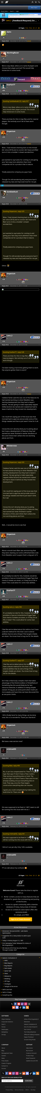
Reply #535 (5, 546)
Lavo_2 (9, 335)
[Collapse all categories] (39, 957)
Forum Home (4, 11)
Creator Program (6, 1063)
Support (29, 1045)
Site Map (33, 1090)
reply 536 (18, 607)
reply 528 (20, 352)
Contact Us (5, 1066)
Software (5, 1016)
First (26, 28)
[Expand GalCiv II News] (1, 992)
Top (39, 41)
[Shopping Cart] (35, 2)
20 (34, 28)
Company (5, 1045)
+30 (4, 451)
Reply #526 (5, 41)
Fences (3, 1027)
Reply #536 (5, 572)
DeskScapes (5, 1029)
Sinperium (11, 131)
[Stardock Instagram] (25, 1004)
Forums (4, 1068)
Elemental (27, 1022)
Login (17, 11)
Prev (30, 28)
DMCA (27, 1090)
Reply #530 (5, 204)
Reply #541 (5, 758)
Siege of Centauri (29, 1037)
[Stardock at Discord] (17, 1007)
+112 (3, 341)
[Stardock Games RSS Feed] (27, 1007)
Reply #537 (5, 599)
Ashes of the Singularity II (31, 1019)
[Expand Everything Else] (1, 995)
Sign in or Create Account (20, 919)
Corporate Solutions (7, 1022)
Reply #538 (5, 653)
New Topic (34, 7)
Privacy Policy (9, 1090)
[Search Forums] (39, 2)
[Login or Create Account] (32, 2)
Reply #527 (5, 62)
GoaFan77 (11, 84)
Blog (3, 1050)
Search (12, 11)
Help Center (29, 1048)
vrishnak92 (11, 749)
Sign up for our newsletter (12, 1077)
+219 (3, 137)
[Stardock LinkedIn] (24, 1007)
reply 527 (25, 101)
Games (26, 1016)
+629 (3, 90)
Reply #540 (5, 737)
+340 (3, 197)
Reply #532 (5, 345)
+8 (3, 37)
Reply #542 (5, 826)
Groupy (4, 1034)
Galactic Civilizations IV (30, 1024)
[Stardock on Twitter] (12, 1004)
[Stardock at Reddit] (13, 1007)
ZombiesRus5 (12, 192)
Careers (4, 1055)
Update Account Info (32, 1061)
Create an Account (31, 1053)
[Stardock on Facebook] (15, 1004)
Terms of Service (19, 1090)
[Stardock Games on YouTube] (18, 1004)
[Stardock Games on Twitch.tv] (22, 1004)
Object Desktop (6, 1019)
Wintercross (12, 446)
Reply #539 (5, 711)
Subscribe (28, 1081)
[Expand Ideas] (3, 973)
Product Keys (30, 1055)
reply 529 (21, 211)
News (3, 1058)
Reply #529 (5, 144)
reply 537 (20, 660)
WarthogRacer (13, 53)
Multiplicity (5, 1032)
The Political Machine (30, 1032)
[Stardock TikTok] (20, 1007)
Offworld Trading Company (31, 1034)
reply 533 (21, 462)
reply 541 (21, 834)
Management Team (7, 1053)
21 (36, 28)
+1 (3, 58)
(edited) (29, 41)
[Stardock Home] (6, 2)
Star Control (27, 1029)
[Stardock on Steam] (29, 1004)
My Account (29, 1050)
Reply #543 (5, 864)
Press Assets (5, 1061)
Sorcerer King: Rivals (29, 1039)
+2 (3, 755)
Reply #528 (5, 94)
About (3, 1048)
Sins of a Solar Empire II (30, 1027)
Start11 (4, 1024)
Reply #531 (5, 286)
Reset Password (30, 1058)
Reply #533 (5, 394)
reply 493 (16, 766)
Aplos (9, 32)
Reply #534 (5, 455)
